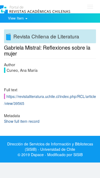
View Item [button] (16, 18)
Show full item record (21, 121)
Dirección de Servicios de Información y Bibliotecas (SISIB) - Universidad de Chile (50, 146)
